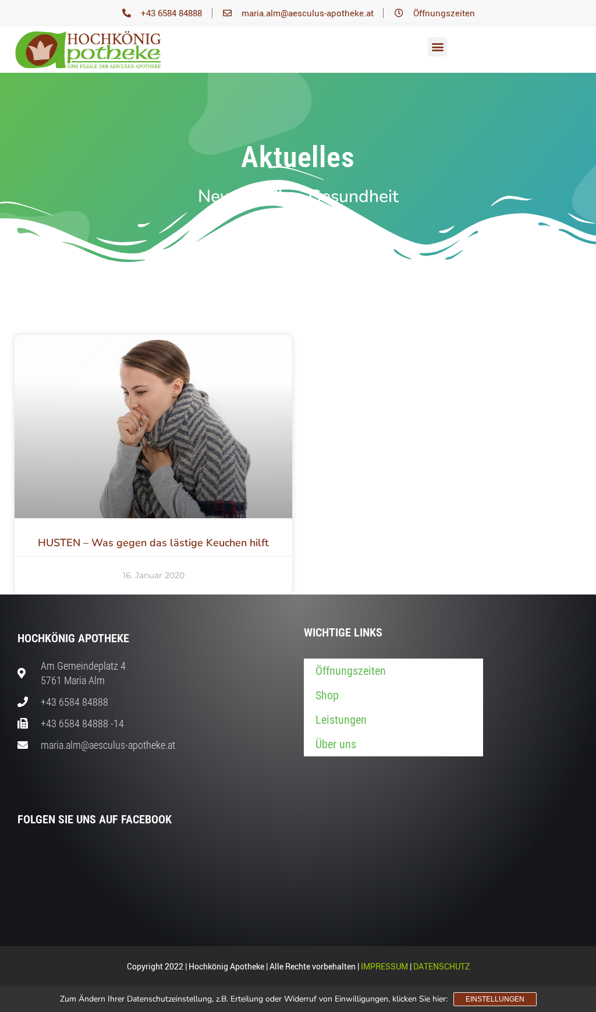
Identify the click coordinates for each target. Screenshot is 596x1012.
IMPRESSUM (384, 966)
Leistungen (341, 720)
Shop (327, 695)
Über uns (335, 744)
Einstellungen (495, 999)
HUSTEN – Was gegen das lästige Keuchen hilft (153, 543)
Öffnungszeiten (350, 671)
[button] (437, 46)
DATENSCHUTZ (441, 966)
